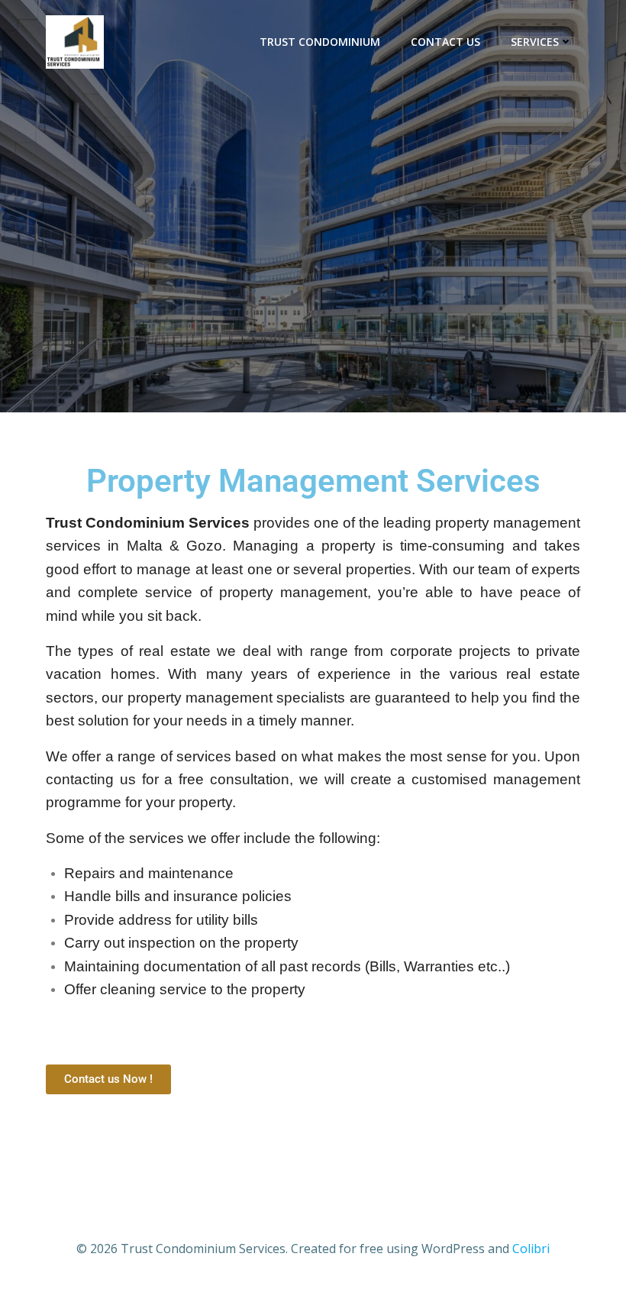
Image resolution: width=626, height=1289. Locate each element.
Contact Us (445, 41)
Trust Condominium (320, 41)
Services (535, 41)
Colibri (531, 1248)
